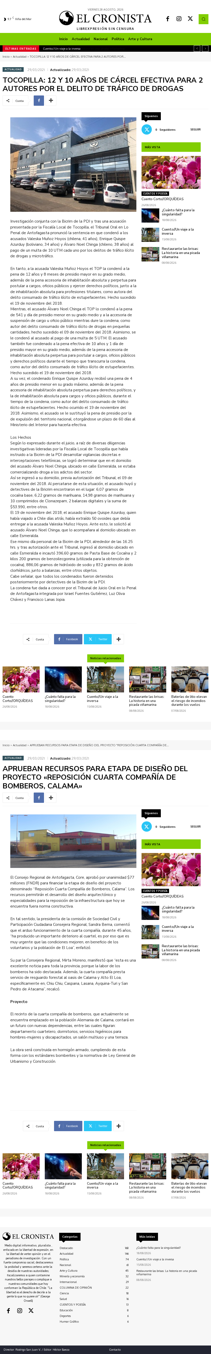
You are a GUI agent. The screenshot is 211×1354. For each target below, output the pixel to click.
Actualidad (20, 56)
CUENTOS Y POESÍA (155, 193)
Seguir (195, 129)
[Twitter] (190, 19)
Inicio (6, 56)
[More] (51, 100)
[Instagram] (179, 19)
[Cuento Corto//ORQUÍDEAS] (171, 172)
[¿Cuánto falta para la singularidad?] (150, 215)
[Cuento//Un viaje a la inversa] (150, 235)
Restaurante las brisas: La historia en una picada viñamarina (81, 48)
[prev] (197, 48)
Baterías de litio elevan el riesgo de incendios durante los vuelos (189, 700)
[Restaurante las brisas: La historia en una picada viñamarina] (150, 254)
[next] (205, 48)
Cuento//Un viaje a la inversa (178, 231)
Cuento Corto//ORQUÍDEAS (163, 199)
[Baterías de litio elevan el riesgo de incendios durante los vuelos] (189, 679)
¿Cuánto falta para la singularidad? (178, 212)
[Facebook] (167, 19)
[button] (203, 19)
